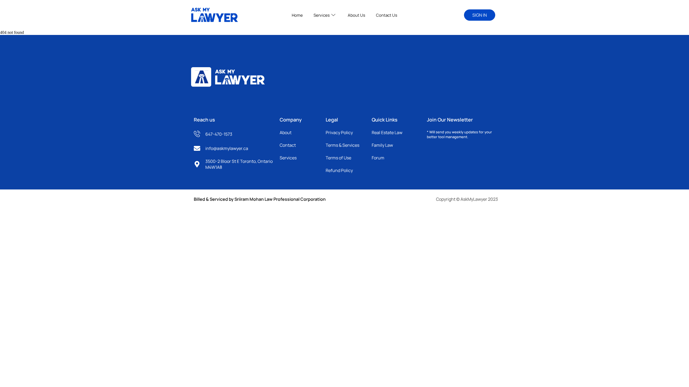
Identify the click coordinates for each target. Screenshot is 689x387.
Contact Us (386, 15)
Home (297, 15)
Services (322, 15)
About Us (356, 15)
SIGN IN (479, 15)
